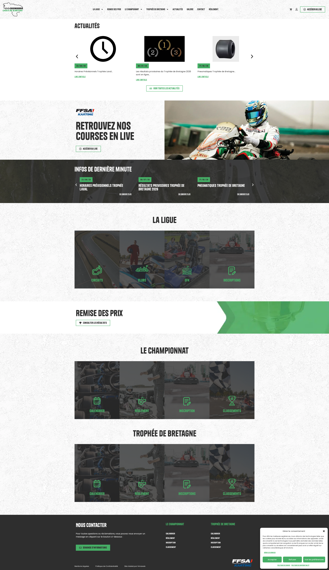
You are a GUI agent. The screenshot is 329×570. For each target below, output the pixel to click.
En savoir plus (125, 194)
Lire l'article (80, 79)
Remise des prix (114, 9)
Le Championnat (132, 9)
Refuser (292, 559)
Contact (201, 9)
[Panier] (290, 9)
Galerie (190, 9)
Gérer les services (270, 553)
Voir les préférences (314, 559)
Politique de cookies (283, 565)
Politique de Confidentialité (300, 565)
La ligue (96, 9)
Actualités (178, 9)
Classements (232, 411)
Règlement (213, 9)
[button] (324, 531)
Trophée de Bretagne (155, 9)
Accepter (272, 559)
